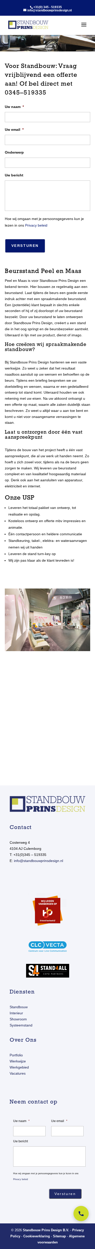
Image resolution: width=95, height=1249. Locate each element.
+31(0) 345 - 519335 (47, 7)
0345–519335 (25, 92)
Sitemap (59, 1236)
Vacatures (18, 1073)
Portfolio (16, 1055)
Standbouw (19, 1007)
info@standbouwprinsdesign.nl (38, 861)
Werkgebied (19, 1067)
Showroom (18, 1019)
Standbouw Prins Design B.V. (46, 1230)
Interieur (16, 1013)
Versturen (25, 246)
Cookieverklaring (36, 1236)
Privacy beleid (36, 225)
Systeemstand (21, 1025)
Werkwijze (18, 1061)
